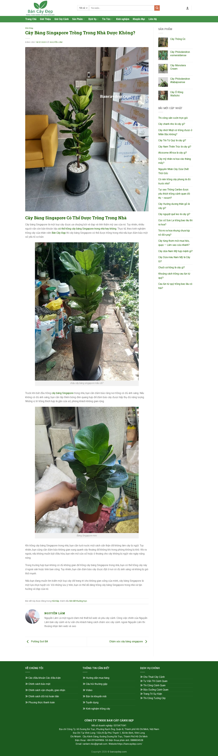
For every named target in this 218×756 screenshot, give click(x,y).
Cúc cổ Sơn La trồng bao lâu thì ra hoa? (175, 222)
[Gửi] (157, 8)
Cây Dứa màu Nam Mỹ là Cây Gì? (174, 259)
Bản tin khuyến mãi (96, 696)
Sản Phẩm (77, 19)
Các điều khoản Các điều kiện (44, 677)
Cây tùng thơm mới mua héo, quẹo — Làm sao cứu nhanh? (174, 242)
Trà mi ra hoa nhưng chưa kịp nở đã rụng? (174, 232)
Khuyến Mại (139, 19)
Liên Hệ (153, 19)
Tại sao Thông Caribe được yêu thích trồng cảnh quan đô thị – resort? (174, 193)
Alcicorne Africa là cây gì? (172, 152)
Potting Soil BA (39, 641)
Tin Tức (106, 19)
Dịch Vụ (92, 19)
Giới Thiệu (45, 19)
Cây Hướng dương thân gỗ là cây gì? (174, 206)
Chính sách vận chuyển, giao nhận (46, 690)
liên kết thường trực (78, 601)
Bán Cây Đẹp (59, 232)
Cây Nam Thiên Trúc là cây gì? (174, 146)
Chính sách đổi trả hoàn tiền (43, 696)
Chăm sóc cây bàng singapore (126, 641)
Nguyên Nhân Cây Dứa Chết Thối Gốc (173, 171)
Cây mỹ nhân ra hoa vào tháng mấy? (174, 161)
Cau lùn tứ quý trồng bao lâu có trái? (175, 286)
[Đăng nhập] (187, 7)
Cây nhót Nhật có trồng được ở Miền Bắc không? (175, 132)
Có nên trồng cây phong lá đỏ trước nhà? (174, 181)
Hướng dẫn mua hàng (97, 677)
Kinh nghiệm (122, 19)
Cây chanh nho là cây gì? (171, 123)
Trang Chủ (30, 19)
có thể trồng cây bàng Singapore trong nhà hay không (87, 228)
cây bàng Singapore (63, 393)
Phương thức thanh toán (41, 702)
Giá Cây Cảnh (61, 19)
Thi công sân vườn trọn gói (173, 117)
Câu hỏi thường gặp (96, 683)
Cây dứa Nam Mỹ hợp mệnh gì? (175, 251)
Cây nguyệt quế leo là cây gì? (174, 214)
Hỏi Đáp (29, 28)
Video (89, 690)
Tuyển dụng (92, 702)
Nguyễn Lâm (56, 42)
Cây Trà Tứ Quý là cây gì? (172, 140)
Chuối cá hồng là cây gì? (171, 267)
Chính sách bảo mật (39, 683)
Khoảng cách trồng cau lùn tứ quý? (174, 275)
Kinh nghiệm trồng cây (98, 708)
